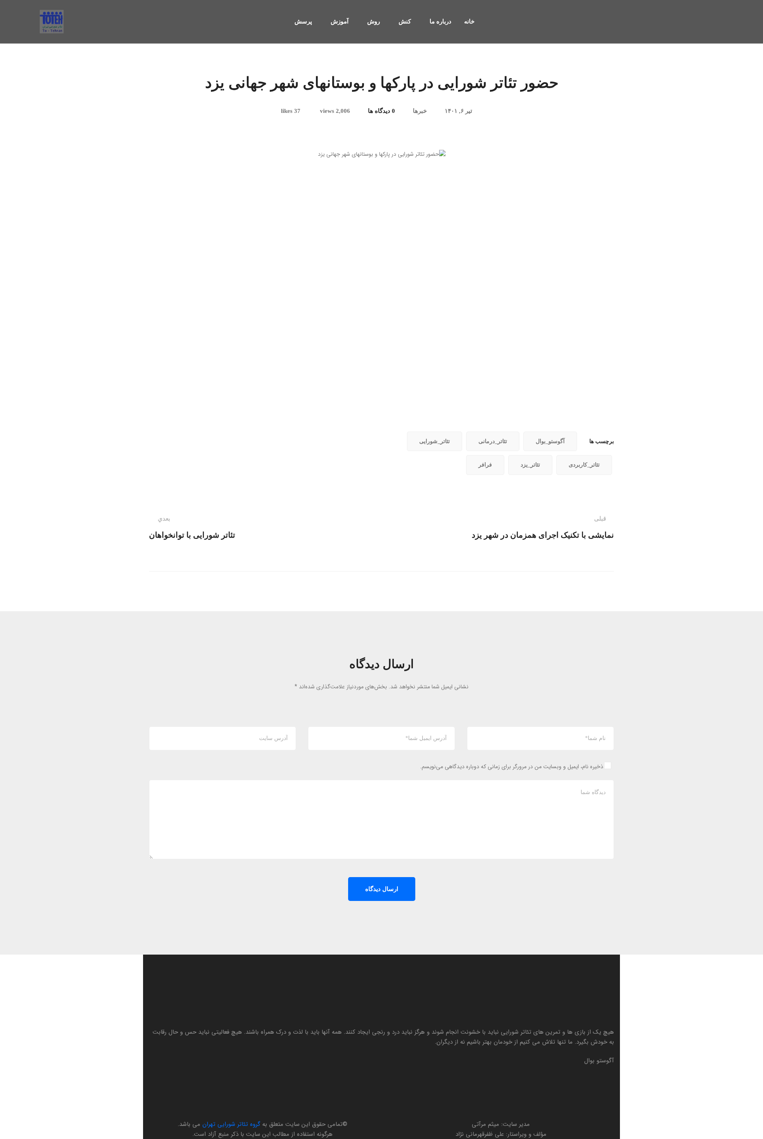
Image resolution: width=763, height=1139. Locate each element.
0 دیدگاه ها (381, 111)
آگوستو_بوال (550, 441)
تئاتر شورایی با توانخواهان (192, 527)
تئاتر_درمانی (492, 441)
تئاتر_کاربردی (584, 465)
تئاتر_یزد (530, 465)
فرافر (485, 465)
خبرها (420, 111)
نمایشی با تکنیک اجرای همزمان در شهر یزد (543, 527)
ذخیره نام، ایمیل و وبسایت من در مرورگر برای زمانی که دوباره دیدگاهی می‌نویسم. (511, 766)
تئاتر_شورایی (434, 441)
